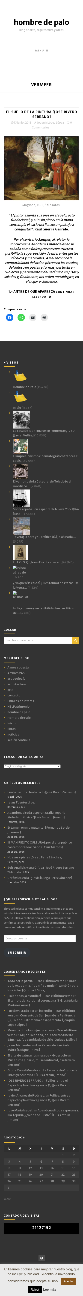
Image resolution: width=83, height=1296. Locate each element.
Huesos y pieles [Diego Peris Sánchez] (34, 857)
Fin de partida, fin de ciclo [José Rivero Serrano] (41, 792)
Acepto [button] (68, 1281)
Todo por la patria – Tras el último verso (35, 981)
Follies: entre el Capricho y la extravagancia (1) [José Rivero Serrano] (38, 1085)
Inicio (11, 723)
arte (10, 690)
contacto (13, 695)
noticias (13, 734)
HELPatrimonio (18, 707)
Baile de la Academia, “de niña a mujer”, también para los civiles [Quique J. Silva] (42, 985)
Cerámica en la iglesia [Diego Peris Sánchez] (39, 878)
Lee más (49, 1289)
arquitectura (16, 684)
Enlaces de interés (20, 701)
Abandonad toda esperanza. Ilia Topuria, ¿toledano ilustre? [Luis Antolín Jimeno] (43, 1115)
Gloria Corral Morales (22, 1070)
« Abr (7, 1199)
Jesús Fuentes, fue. (21, 802)
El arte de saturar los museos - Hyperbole (37, 1055)
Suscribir (17, 952)
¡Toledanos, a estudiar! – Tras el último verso (39, 996)
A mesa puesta (18, 667)
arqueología (16, 679)
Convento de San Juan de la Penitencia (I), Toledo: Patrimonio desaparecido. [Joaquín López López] (41, 1020)
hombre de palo (41, 22)
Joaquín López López (50, 122)
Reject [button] (35, 1289)
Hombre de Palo (19, 718)
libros (11, 729)
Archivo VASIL (17, 673)
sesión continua (18, 740)
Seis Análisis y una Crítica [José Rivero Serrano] (41, 868)
